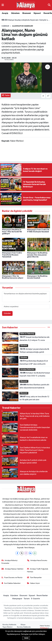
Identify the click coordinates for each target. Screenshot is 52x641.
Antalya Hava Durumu (38, 560)
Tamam (26, 638)
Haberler (5, 26)
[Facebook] (17, 553)
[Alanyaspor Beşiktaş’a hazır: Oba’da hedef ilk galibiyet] (13, 221)
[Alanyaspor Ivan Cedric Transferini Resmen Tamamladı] (13, 245)
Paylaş (7, 95)
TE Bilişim (44, 628)
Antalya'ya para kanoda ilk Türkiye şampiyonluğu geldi (34, 350)
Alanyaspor (17, 599)
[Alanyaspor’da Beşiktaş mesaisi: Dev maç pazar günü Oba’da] (38, 245)
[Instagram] (26, 553)
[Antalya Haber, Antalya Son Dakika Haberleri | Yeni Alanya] (26, 5)
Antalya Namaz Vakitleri (14, 569)
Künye (23, 624)
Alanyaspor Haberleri (22, 26)
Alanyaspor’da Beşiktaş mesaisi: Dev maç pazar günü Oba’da (37, 255)
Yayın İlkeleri (7, 627)
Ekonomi (26, 13)
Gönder (7, 313)
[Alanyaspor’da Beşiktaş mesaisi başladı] (38, 268)
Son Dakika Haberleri (12, 583)
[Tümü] (49, 327)
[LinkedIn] (30, 553)
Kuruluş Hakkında (9, 624)
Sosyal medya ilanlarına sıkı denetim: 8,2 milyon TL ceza (34, 338)
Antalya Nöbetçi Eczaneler (10, 562)
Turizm (27, 599)
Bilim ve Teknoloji (27, 333)
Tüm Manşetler (36, 577)
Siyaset (37, 13)
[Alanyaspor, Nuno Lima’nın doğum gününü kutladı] (26, 77)
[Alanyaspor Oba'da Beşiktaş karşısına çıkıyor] (13, 268)
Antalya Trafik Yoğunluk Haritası (37, 570)
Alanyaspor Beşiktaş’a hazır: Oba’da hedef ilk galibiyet (12, 232)
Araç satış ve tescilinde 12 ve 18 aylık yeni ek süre (34, 398)
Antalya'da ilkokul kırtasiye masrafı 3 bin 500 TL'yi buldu (34, 374)
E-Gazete (35, 599)
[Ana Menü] (3, 5)
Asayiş (5, 13)
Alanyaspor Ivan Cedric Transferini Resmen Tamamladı (12, 255)
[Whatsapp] (35, 553)
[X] (22, 553)
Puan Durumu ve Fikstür (13, 577)
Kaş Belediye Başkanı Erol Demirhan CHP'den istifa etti (33, 362)
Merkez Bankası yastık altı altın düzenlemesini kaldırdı (34, 386)
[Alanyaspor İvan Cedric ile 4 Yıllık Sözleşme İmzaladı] (38, 221)
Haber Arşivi (35, 583)
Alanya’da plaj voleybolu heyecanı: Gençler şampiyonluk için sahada (26, 20)
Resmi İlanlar (42, 596)
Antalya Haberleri (27, 369)
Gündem (15, 13)
